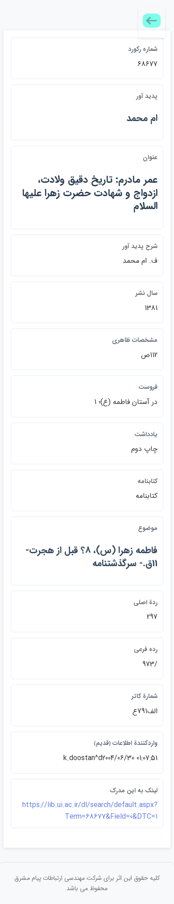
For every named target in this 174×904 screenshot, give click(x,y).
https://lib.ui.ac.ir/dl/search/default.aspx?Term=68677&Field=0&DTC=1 (89, 810)
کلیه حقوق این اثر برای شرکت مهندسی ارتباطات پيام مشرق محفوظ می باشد (87, 883)
